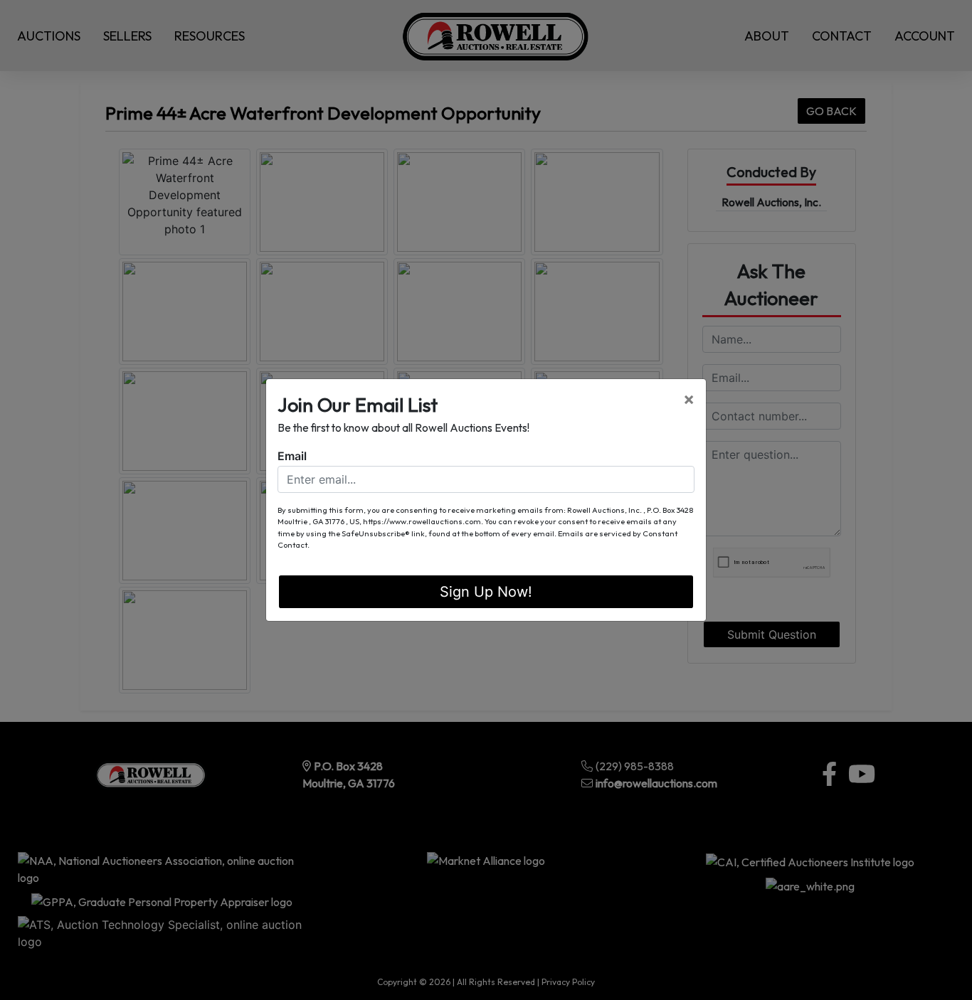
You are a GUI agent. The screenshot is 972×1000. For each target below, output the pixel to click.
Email (292, 456)
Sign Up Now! (486, 591)
